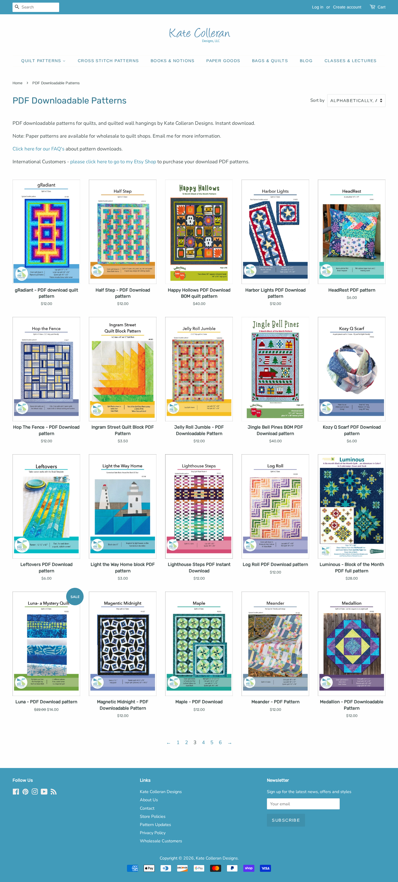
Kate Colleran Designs (161, 792)
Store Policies (152, 816)
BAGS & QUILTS (270, 60)
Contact (147, 808)
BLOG (306, 60)
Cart (381, 7)
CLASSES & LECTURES (351, 60)
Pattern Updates (155, 824)
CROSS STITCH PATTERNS (108, 60)
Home (17, 83)
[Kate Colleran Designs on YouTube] (44, 793)
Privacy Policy (152, 833)
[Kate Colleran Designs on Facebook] (16, 793)
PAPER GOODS (223, 60)
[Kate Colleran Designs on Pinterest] (25, 793)
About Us (149, 800)
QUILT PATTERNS (42, 60)
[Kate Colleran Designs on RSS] (53, 793)
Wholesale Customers (161, 841)
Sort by (317, 100)
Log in (317, 7)
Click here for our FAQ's (38, 148)
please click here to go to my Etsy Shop (113, 161)
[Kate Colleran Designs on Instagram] (34, 793)
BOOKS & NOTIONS (173, 60)
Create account (347, 7)
